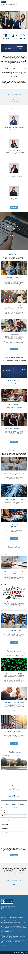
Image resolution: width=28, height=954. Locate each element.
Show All (14, 349)
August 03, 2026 (4, 584)
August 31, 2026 (4, 554)
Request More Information (14, 804)
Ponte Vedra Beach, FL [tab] (18, 755)
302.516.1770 (14, 101)
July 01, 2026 (3, 613)
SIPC (11, 907)
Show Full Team (14, 207)
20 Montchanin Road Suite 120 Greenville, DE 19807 (14, 788)
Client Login (11, 235)
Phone (4, 810)
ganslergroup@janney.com (14, 94)
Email (4, 812)
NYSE (9, 907)
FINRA (6, 907)
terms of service (22, 850)
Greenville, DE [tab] (6, 755)
